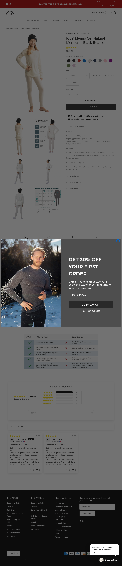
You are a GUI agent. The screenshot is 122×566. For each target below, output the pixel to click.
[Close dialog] (118, 241)
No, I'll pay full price (91, 311)
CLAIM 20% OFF (91, 304)
